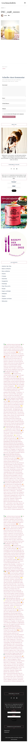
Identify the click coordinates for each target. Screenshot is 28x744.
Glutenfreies (4, 278)
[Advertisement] (14, 51)
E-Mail (14, 186)
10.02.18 (2, 7)
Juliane (5, 15)
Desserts (4, 273)
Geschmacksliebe (9, 3)
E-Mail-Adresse (6, 103)
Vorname (14, 182)
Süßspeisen (4, 293)
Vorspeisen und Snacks (7, 298)
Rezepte (3, 288)
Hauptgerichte (5, 281)
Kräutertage (4, 283)
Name (4, 98)
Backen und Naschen (6, 268)
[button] (25, 3)
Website (4, 108)
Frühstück (4, 276)
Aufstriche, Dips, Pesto (6, 266)
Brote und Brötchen (6, 271)
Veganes (4, 296)
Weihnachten (4, 301)
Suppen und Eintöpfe (6, 291)
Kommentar (5, 85)
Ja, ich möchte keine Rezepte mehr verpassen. (14, 114)
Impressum (6, 732)
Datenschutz (7, 730)
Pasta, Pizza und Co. (6, 286)
